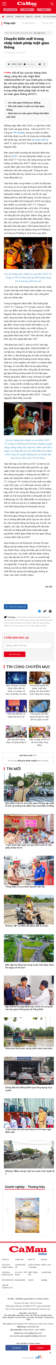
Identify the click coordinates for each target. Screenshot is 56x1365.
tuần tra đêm (41, 626)
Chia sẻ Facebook (17, 606)
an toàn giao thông (12, 623)
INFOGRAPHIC (8, 1280)
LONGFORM (46, 1272)
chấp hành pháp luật (43, 620)
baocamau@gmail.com (31, 1333)
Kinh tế (29, 16)
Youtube (40, 1348)
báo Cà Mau (22, 617)
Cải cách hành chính (7, 1266)
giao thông (30, 620)
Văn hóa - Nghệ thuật (7, 1273)
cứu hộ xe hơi (25, 755)
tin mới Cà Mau (40, 617)
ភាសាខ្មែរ (44, 10)
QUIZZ (30, 1280)
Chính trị (19, 16)
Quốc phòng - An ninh (34, 1266)
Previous (6, 1210)
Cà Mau (31, 617)
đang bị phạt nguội (27, 760)
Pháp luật (9, 23)
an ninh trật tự (26, 623)
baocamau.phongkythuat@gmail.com (28, 1336)
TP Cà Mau (13, 626)
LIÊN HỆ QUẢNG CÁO (7, 1286)
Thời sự (9, 16)
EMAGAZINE (20, 1280)
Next (48, 1210)
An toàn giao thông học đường (24, 102)
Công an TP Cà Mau (27, 626)
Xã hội (37, 16)
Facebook (16, 1348)
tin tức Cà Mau (19, 620)
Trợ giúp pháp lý (28, 23)
